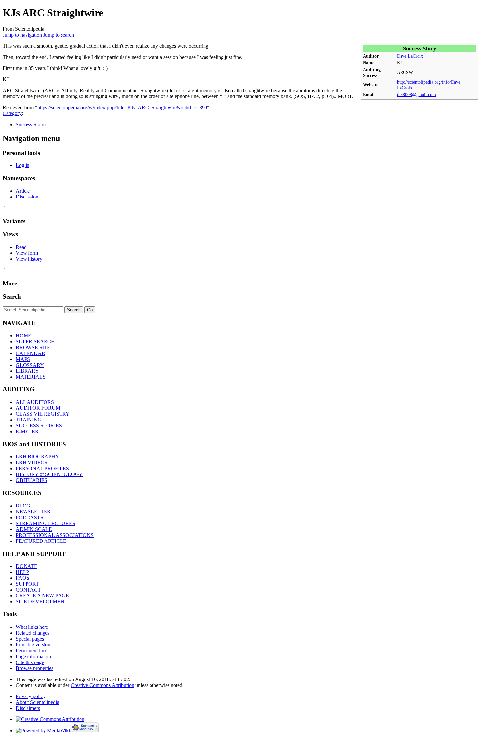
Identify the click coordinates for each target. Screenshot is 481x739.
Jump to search (58, 35)
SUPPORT (27, 584)
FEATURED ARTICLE (41, 541)
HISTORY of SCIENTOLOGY (49, 474)
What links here (32, 627)
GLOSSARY (30, 365)
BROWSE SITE (33, 347)
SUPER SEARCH (35, 341)
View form (27, 253)
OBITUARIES (31, 480)
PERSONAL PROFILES (42, 468)
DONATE (26, 566)
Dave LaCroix (410, 56)
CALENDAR (30, 353)
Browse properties (34, 668)
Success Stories (31, 124)
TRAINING (29, 419)
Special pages (30, 639)
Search (12, 296)
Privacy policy (30, 696)
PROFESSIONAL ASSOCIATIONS (55, 535)
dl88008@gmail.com (416, 94)
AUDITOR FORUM (38, 408)
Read (21, 247)
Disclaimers (28, 708)
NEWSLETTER (33, 511)
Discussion (27, 196)
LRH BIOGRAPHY (37, 456)
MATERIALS (30, 377)
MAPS (23, 359)
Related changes (32, 633)
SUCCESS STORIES (39, 425)
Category (12, 113)
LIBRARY (27, 371)
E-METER (27, 431)
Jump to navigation (22, 35)
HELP (22, 572)
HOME (23, 335)
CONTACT (28, 590)
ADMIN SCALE (34, 529)
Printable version (33, 644)
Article (23, 191)
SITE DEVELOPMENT (42, 601)
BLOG (23, 505)
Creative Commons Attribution (102, 685)
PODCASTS (29, 517)
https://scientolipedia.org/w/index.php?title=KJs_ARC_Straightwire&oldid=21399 (122, 107)
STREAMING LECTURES (45, 523)
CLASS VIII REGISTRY (43, 414)
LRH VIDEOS (31, 462)
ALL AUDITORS (35, 402)
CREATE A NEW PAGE (42, 595)
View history (29, 259)
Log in (22, 165)
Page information (33, 656)
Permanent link (31, 650)
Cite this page (30, 662)
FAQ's (22, 578)
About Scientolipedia (37, 702)
